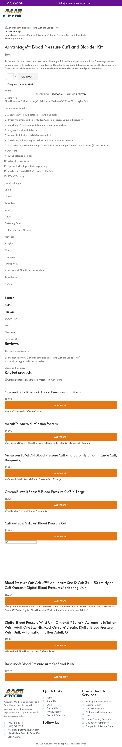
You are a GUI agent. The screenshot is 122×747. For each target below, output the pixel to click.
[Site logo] (12, 12)
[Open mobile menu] (118, 13)
